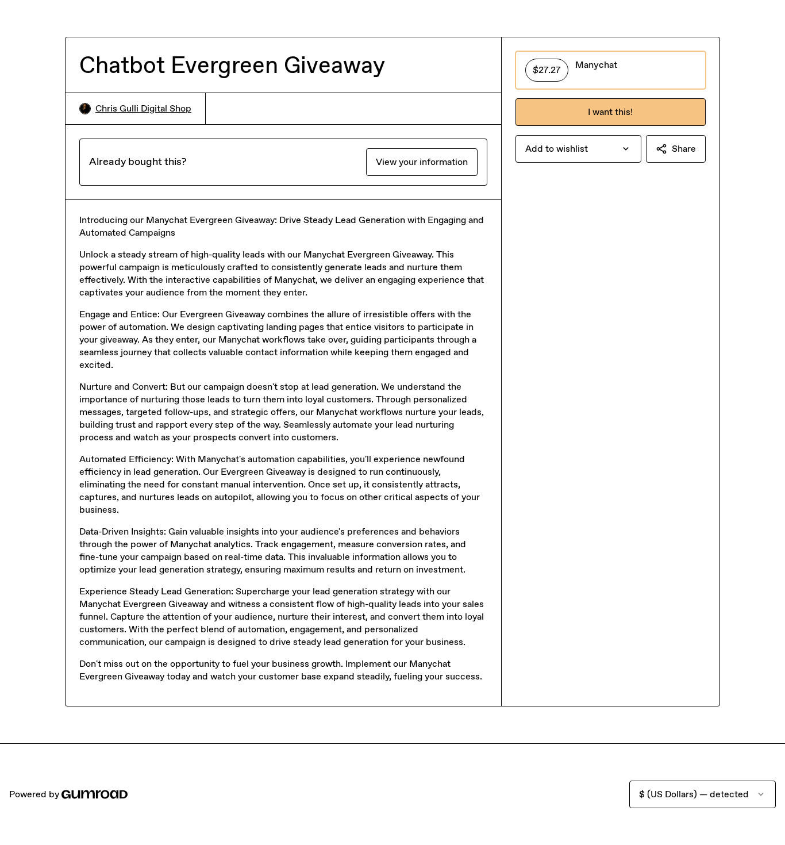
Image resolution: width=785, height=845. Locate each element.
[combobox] (578, 149)
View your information (422, 161)
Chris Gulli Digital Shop (143, 108)
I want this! (610, 111)
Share (684, 148)
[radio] (610, 70)
